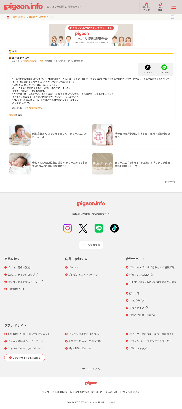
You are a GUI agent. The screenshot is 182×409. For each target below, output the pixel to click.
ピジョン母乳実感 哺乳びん (83, 334)
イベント (73, 267)
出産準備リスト (16, 289)
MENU (172, 17)
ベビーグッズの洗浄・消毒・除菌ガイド (151, 334)
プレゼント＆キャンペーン (83, 274)
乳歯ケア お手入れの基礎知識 (84, 341)
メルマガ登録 (92, 245)
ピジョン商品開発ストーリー (24, 281)
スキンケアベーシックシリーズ (25, 348)
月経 (41, 61)
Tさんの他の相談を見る (33, 107)
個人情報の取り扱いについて (86, 392)
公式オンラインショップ (21, 274)
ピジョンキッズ (138, 348)
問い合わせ (111, 392)
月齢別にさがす (146, 8)
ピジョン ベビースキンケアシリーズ (149, 341)
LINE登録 (160, 8)
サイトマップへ (91, 369)
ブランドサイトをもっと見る (26, 357)
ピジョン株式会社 (130, 392)
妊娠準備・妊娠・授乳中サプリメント (29, 334)
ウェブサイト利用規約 (54, 392)
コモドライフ (136, 307)
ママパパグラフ (138, 300)
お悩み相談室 (19, 16)
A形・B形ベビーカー (80, 348)
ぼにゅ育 (134, 293)
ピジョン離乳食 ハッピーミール (25, 341)
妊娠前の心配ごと (37, 16)
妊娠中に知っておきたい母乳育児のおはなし (152, 284)
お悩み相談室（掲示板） (143, 315)
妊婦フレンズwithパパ (141, 274)
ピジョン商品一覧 (18, 267)
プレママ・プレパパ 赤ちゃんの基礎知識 (152, 267)
